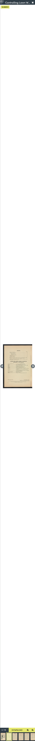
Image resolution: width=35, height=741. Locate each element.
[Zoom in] (27, 730)
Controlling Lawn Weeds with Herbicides (17, 2)
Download (17, 730)
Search (5, 7)
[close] (33, 2)
